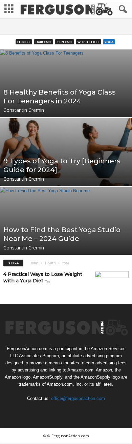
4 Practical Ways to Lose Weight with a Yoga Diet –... (42, 277)
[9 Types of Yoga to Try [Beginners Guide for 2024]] (66, 179)
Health (50, 263)
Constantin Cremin (23, 110)
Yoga (109, 42)
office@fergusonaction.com (78, 398)
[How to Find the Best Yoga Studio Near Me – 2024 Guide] (66, 248)
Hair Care (43, 42)
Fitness (23, 42)
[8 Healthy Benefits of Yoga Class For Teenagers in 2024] (66, 110)
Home (34, 263)
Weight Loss (89, 42)
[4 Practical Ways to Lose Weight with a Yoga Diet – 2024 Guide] (112, 284)
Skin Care (64, 42)
